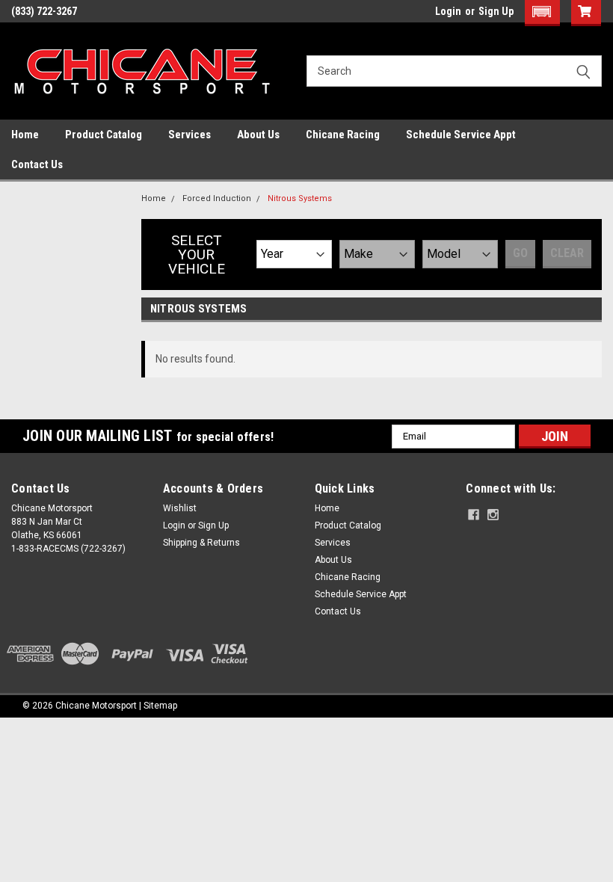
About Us (258, 134)
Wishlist (180, 508)
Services (189, 134)
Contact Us (37, 164)
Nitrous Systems (300, 198)
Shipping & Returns (201, 542)
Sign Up (496, 11)
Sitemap (160, 705)
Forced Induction (216, 198)
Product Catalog (103, 134)
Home (25, 134)
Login (448, 11)
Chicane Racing (343, 134)
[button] (542, 13)
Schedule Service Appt (461, 134)
